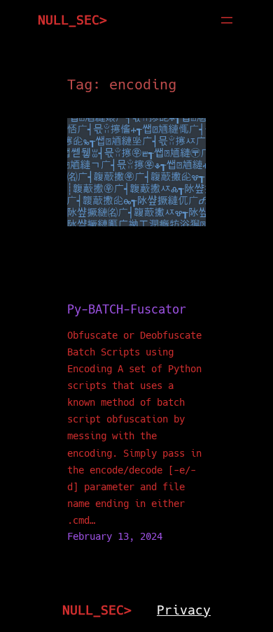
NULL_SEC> (72, 20)
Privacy (184, 610)
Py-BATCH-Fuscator (126, 309)
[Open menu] (226, 20)
